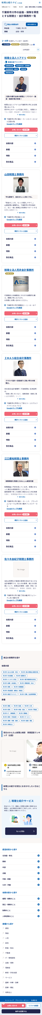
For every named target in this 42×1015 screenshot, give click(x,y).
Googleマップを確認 (14, 124)
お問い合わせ (10, 1005)
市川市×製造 (17, 706)
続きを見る (22, 114)
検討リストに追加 (21, 135)
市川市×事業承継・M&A (27, 683)
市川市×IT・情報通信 (9, 713)
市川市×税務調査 (19, 687)
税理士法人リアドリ (15, 57)
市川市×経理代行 (21, 676)
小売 (7, 938)
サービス (8, 977)
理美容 (7, 967)
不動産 (7, 953)
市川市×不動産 (32, 709)
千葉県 (15, 7)
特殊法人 (8, 992)
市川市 (21, 7)
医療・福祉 (9, 987)
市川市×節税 (6, 687)
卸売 (7, 943)
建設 (7, 928)
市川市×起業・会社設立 (9, 683)
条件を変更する (32, 24)
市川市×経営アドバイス (9, 694)
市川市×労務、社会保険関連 (28, 694)
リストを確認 (33, 1005)
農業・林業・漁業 (11, 982)
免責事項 (34, 1000)
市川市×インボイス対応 (9, 679)
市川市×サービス (25, 717)
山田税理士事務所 (14, 174)
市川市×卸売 (6, 709)
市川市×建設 (6, 706)
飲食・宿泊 (9, 948)
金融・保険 (9, 962)
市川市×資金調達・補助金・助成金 (13, 690)
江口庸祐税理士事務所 (16, 458)
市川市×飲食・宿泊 (19, 709)
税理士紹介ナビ (6, 7)
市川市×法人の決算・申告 (10, 672)
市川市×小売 (28, 706)
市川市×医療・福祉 (26, 720)
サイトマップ (9, 1000)
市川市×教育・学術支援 (9, 717)
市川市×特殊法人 (8, 724)
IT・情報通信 (10, 958)
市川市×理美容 (23, 713)
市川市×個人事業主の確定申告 (29, 672)
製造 (7, 933)
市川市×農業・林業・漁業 (10, 720)
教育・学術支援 (11, 972)
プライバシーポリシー (22, 1000)
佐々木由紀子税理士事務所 (19, 559)
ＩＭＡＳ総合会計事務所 (17, 358)
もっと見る (20, 831)
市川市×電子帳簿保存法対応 (28, 679)
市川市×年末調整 (8, 676)
